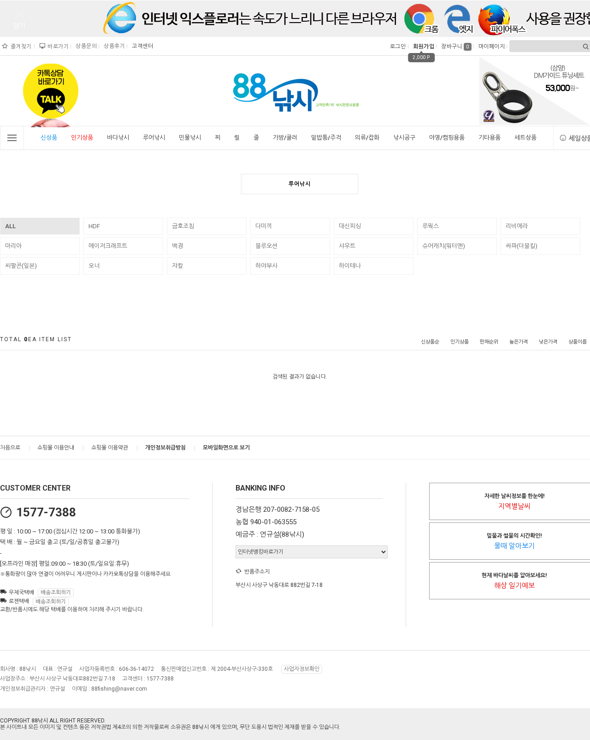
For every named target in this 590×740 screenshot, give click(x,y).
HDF (94, 226)
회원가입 (422, 46)
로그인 (397, 46)
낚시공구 (404, 137)
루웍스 (430, 226)
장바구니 (455, 46)
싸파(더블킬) (521, 246)
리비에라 (517, 226)
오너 (94, 265)
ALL (10, 226)
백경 (177, 246)
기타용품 (489, 137)
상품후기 (113, 46)
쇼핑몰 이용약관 (109, 447)
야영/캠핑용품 (447, 137)
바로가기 (56, 46)
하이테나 (350, 265)
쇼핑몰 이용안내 (55, 447)
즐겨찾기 (20, 46)
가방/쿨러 (285, 137)
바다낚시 (118, 137)
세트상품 (525, 137)
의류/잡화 (367, 137)
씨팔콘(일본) (21, 265)
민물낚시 (190, 137)
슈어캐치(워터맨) (443, 246)
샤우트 (347, 246)
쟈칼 (177, 265)
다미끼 (263, 226)
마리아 (13, 246)
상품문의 (85, 46)
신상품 (49, 137)
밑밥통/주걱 (326, 137)
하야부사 (266, 265)
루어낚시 (154, 137)
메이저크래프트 (107, 246)
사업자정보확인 (301, 669)
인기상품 (82, 137)
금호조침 (183, 226)
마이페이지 (490, 46)
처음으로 (10, 447)
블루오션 (266, 246)
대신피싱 (350, 226)
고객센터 (141, 46)
